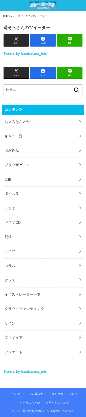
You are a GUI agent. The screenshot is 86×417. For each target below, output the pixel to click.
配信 (8, 237)
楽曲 (8, 179)
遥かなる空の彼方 (34, 411)
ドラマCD (13, 222)
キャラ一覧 (14, 136)
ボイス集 (12, 193)
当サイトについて (57, 402)
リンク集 (57, 394)
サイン (10, 323)
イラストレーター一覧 (23, 294)
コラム (10, 266)
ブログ (73, 394)
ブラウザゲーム (17, 165)
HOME (10, 16)
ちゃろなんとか (17, 122)
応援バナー (38, 394)
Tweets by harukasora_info (25, 54)
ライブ (10, 251)
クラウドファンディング (25, 309)
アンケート (14, 352)
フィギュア (14, 338)
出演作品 (12, 150)
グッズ (10, 280)
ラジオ (10, 208)
